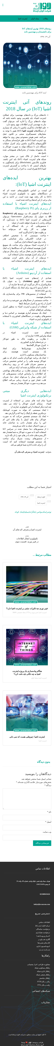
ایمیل (48, 822)
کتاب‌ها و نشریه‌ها (44, 943)
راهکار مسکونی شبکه (42, 968)
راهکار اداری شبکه (43, 971)
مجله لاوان (34, 678)
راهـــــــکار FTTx (43, 985)
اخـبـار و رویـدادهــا (43, 936)
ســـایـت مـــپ (44, 950)
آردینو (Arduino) (31, 281)
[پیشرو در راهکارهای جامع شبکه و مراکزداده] (42, 8)
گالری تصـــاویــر (44, 939)
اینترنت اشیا (27, 131)
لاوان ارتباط (41, 497)
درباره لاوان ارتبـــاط (42, 926)
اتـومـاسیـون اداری (43, 946)
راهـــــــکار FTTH (43, 982)
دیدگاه (47, 785)
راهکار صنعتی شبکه (43, 975)
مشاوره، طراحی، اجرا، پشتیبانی (38, 964)
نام (49, 812)
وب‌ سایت (47, 832)
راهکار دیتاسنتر (44, 978)
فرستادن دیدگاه (42, 843)
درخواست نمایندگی (43, 929)
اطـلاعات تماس (44, 922)
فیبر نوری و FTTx (32, 612)
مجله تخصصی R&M (19, 612)
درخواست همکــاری (43, 932)
